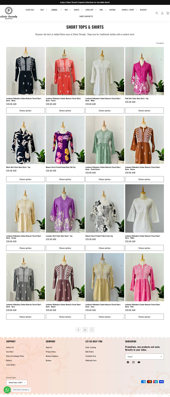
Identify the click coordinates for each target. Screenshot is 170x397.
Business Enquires (52, 356)
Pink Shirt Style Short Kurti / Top (136, 98)
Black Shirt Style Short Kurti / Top (18, 167)
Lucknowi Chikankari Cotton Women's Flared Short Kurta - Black (23, 99)
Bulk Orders (89, 351)
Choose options (25, 110)
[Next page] (91, 329)
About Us (49, 347)
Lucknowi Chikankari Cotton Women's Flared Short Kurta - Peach (63, 99)
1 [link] (78, 329)
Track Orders (10, 364)
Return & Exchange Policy (15, 356)
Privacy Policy (51, 351)
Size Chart (9, 351)
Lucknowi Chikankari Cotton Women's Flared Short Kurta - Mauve (63, 305)
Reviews (48, 360)
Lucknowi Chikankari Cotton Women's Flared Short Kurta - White (102, 99)
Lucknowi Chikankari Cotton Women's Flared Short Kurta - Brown (142, 168)
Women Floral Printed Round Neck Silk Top (61, 167)
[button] (42, 9)
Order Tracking (90, 347)
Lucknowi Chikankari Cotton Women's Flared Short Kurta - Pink (142, 305)
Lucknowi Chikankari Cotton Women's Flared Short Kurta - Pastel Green (102, 168)
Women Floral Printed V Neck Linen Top (99, 236)
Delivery (9, 360)
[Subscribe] (161, 357)
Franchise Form (90, 356)
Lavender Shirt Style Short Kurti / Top (59, 236)
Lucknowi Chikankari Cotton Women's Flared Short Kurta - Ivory (102, 305)
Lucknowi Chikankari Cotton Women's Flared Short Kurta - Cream (23, 237)
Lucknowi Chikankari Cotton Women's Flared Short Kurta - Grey (23, 305)
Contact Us (10, 347)
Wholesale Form (90, 360)
